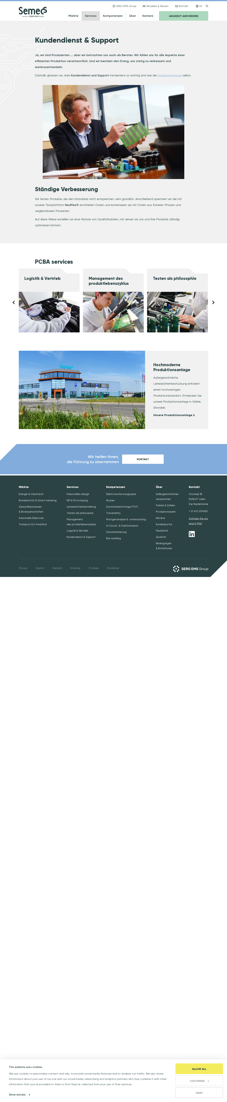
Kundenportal (164, 524)
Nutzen (110, 500)
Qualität (161, 537)
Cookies (94, 568)
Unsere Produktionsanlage (172, 415)
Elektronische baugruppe (121, 494)
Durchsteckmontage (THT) (122, 506)
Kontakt (183, 6)
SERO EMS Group (126, 6)
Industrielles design (78, 494)
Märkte (73, 16)
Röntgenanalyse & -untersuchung (126, 519)
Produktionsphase (170, 75)
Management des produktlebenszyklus (109, 281)
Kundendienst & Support (81, 537)
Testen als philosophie (174, 278)
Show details (17, 1094)
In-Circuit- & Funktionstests (122, 525)
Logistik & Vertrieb (42, 278)
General (57, 568)
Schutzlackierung (116, 532)
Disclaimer (113, 568)
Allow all (199, 1069)
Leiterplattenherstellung (81, 506)
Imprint (40, 568)
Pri (20, 568)
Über (132, 16)
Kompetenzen (113, 16)
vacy (24, 568)
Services (91, 16)
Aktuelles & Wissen (157, 6)
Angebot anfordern (183, 16)
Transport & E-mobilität (33, 524)
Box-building (113, 538)
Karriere (147, 16)
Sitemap (75, 568)
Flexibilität (162, 530)
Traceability (113, 513)
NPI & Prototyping (77, 500)
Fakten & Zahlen (165, 505)
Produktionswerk (165, 511)
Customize (197, 1081)
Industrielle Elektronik (31, 518)
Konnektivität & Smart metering (38, 500)
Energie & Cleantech (31, 494)
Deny (199, 1093)
